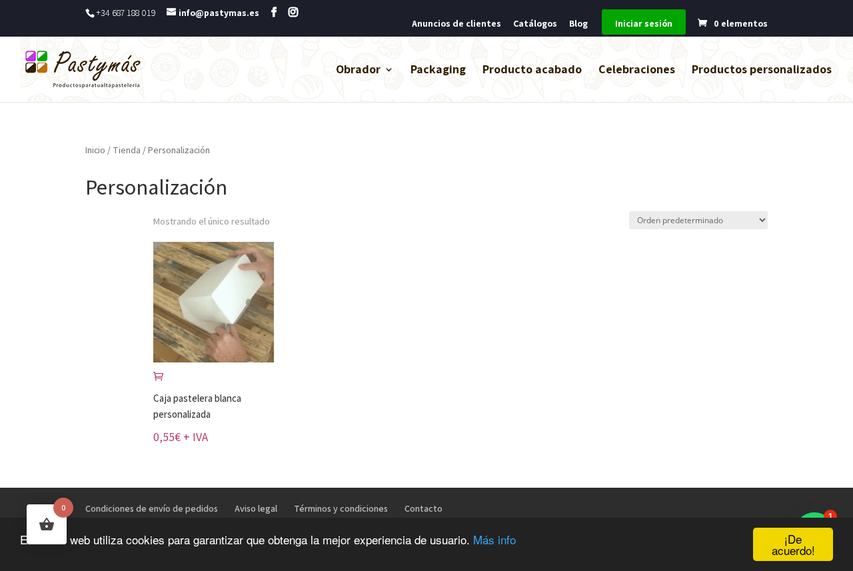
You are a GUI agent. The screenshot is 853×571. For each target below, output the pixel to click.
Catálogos (535, 24)
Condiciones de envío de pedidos (151, 508)
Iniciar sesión (643, 24)
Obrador (358, 71)
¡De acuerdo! (793, 544)
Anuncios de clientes (456, 24)
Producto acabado (532, 71)
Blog (578, 24)
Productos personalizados (762, 71)
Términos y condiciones (341, 508)
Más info (494, 539)
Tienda (127, 150)
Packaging (438, 71)
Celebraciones (636, 71)
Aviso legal (256, 508)
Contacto (423, 508)
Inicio (95, 150)
